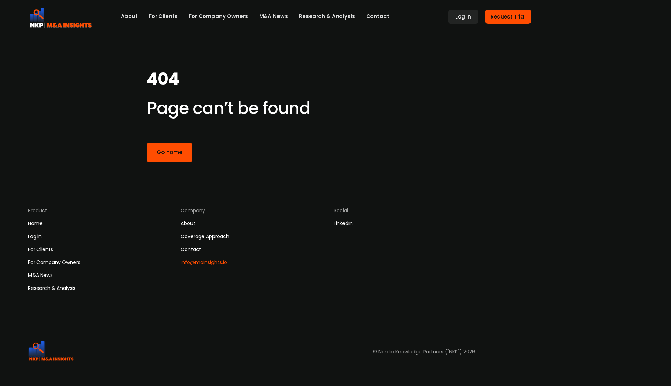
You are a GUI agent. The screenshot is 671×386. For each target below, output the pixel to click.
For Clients (163, 16)
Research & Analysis (327, 16)
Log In (463, 16)
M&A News (273, 16)
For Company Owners (218, 16)
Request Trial (508, 16)
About (129, 16)
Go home (169, 152)
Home (35, 223)
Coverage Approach (205, 236)
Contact (377, 16)
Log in (35, 236)
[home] (63, 16)
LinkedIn (343, 223)
